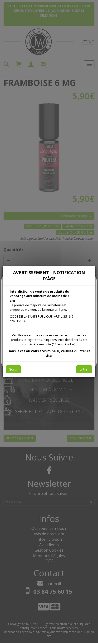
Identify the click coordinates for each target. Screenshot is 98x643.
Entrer (84, 369)
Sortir (13, 369)
